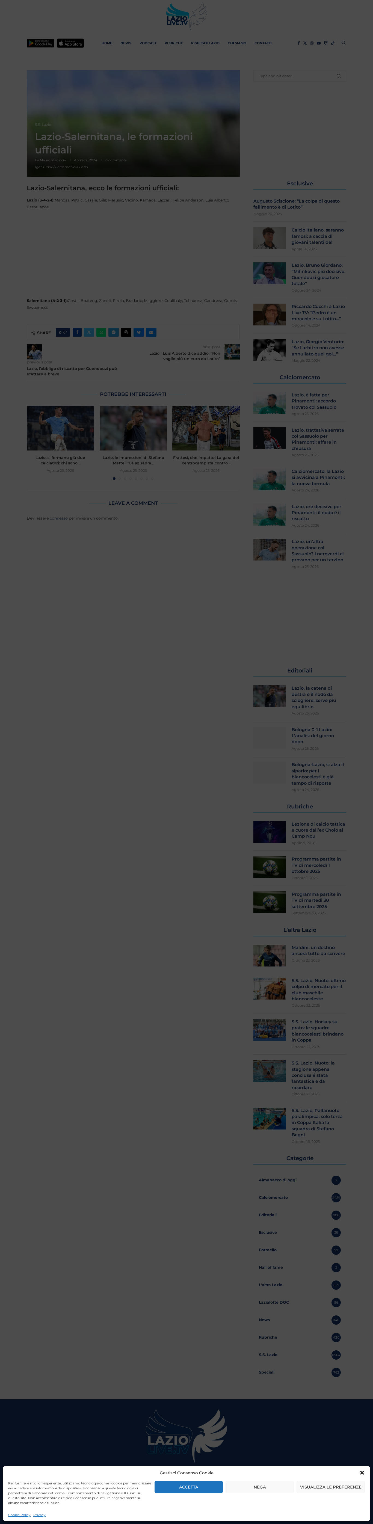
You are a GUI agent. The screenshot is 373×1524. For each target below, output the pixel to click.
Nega (260, 1487)
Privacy (39, 1515)
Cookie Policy (19, 1515)
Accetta (188, 1487)
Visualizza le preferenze (331, 1487)
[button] (362, 1472)
